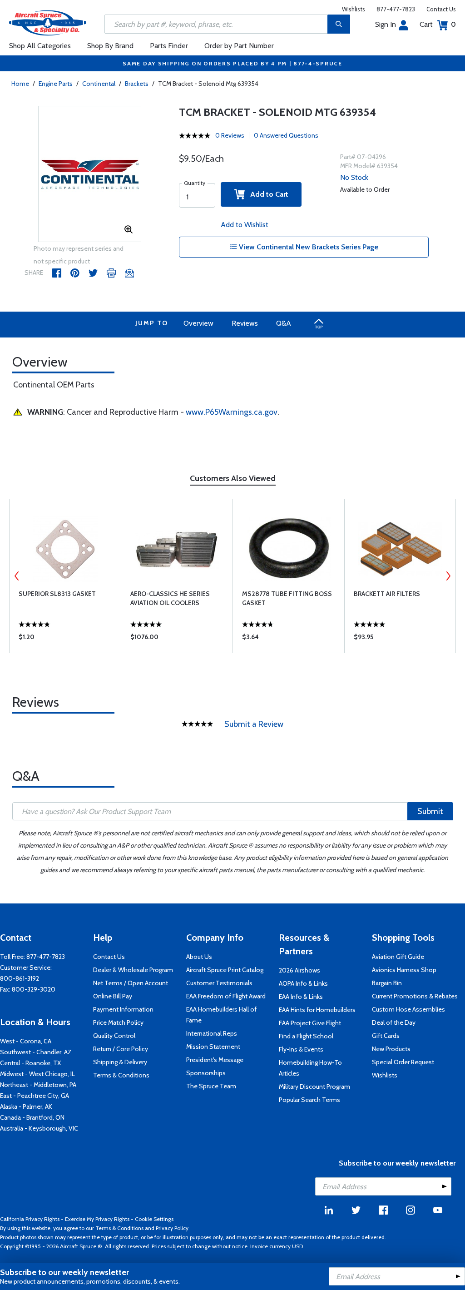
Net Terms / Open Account (130, 983)
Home (20, 83)
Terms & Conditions (121, 1075)
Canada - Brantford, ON (32, 1117)
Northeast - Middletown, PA (38, 1085)
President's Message (214, 1060)
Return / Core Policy (120, 1049)
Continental (98, 83)
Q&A (283, 323)
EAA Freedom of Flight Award (226, 996)
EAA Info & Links (301, 996)
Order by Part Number (239, 45)
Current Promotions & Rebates (415, 996)
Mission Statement (213, 1046)
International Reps (211, 1033)
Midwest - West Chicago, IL (37, 1074)
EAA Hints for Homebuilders (317, 1010)
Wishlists (353, 9)
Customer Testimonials (219, 983)
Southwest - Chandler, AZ (36, 1052)
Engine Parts (56, 83)
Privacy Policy (172, 1228)
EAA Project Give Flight (310, 1023)
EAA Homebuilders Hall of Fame (221, 1014)
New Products (391, 1049)
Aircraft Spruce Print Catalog (224, 970)
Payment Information (123, 1009)
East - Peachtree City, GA (34, 1096)
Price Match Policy (118, 1022)
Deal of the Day (394, 1022)
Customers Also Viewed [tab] (233, 478)
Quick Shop (65, 639)
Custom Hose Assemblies (408, 1009)
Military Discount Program (314, 1086)
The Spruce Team (211, 1086)
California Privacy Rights (29, 1219)
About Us (199, 957)
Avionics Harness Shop (404, 970)
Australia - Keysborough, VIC (39, 1128)
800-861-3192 (19, 978)
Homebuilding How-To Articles (310, 1067)
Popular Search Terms (309, 1100)
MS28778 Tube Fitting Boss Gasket (287, 598)
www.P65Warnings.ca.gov (231, 412)
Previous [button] (17, 576)
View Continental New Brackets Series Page (307, 247)
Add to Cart (266, 194)
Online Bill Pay (112, 996)
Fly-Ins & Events (301, 1049)
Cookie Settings (154, 1219)
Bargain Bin (387, 983)
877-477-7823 (395, 9)
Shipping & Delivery (120, 1062)
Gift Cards (386, 1036)
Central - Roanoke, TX (30, 1063)
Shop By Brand (110, 45)
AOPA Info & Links (303, 983)
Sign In (385, 24)
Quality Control (114, 1036)
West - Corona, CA (25, 1041)
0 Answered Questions (286, 135)
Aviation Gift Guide (398, 957)
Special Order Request (403, 1062)
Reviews (245, 323)
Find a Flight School (306, 1036)
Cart (438, 24)
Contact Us (441, 9)
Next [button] (448, 576)
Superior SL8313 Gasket (57, 594)
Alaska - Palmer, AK (26, 1106)
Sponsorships (206, 1073)
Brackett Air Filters (387, 594)
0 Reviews (229, 135)
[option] (90, 174)
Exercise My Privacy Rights (97, 1219)
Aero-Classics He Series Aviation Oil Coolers (170, 598)
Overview (198, 323)
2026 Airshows (299, 970)
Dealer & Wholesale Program (133, 970)
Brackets (136, 83)
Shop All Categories (40, 45)
